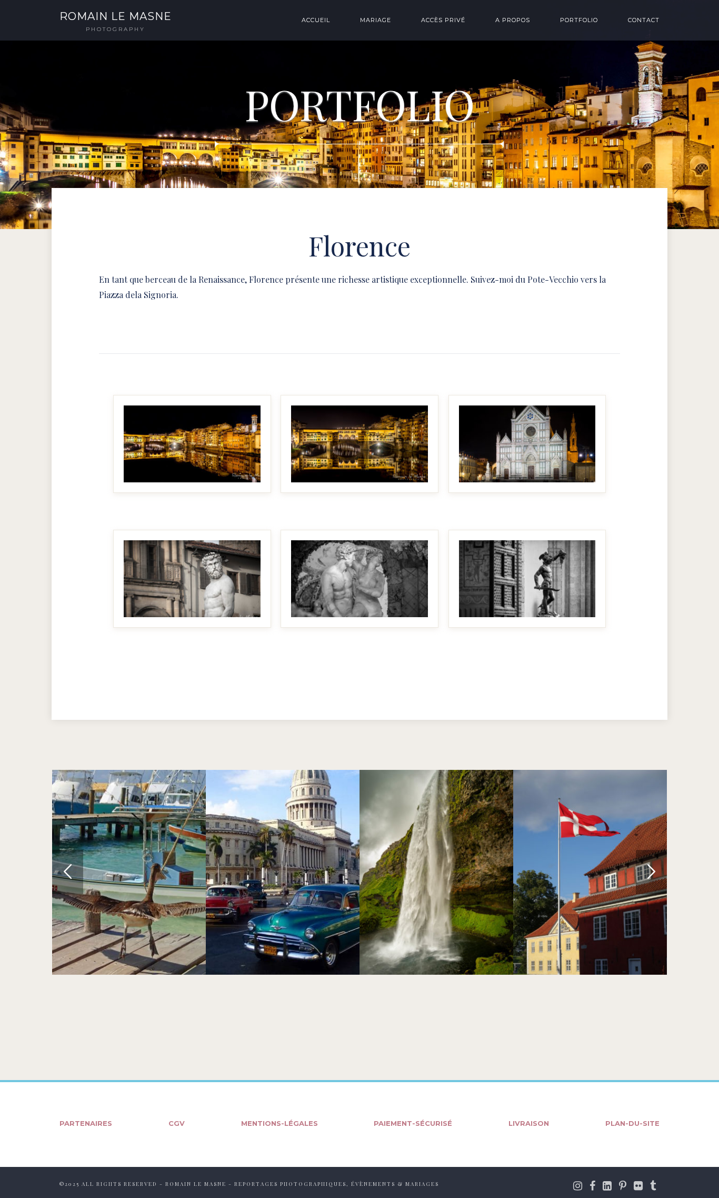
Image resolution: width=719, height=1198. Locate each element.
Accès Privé (443, 20)
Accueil (316, 20)
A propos (512, 20)
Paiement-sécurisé (413, 1123)
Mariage (375, 20)
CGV (176, 1123)
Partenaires (85, 1123)
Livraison (528, 1123)
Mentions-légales (279, 1123)
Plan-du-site (632, 1123)
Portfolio (579, 20)
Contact (644, 20)
